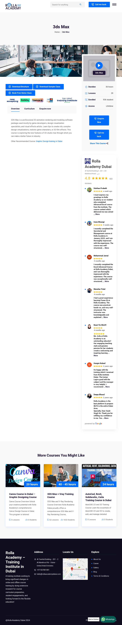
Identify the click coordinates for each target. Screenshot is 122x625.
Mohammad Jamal (101, 256)
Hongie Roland (99, 363)
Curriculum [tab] (29, 108)
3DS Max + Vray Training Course (60, 496)
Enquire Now (100, 120)
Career (96, 563)
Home (57, 32)
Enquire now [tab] (45, 108)
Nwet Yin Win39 (100, 325)
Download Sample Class (50, 87)
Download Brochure (20, 87)
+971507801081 (43, 570)
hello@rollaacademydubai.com (49, 574)
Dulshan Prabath (100, 188)
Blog (95, 572)
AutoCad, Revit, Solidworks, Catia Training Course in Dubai (98, 497)
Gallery (96, 568)
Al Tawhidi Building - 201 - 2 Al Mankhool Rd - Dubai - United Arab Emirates (47, 562)
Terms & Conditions (101, 576)
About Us (97, 559)
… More (97, 214)
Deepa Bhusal (99, 395)
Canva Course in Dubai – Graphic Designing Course (23, 496)
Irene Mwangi (99, 222)
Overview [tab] (15, 108)
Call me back (100, 4)
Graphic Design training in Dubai (49, 141)
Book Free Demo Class (22, 93)
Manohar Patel (99, 289)
